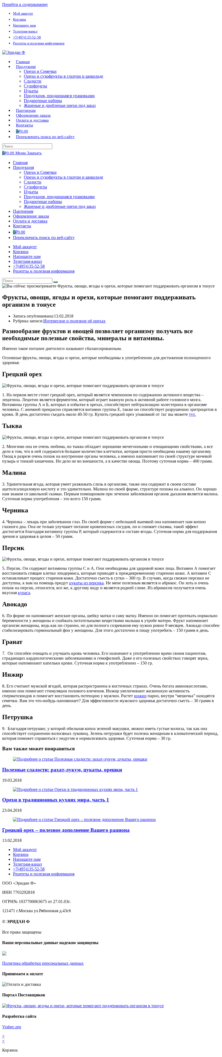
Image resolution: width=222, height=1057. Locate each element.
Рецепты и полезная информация (38, 43)
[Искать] (55, 282)
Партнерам (23, 211)
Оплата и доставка (30, 221)
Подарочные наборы (43, 201)
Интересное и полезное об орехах (74, 321)
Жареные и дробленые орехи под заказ (60, 206)
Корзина (19, 19)
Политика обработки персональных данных (43, 963)
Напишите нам (24, 25)
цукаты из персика (86, 583)
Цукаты (31, 191)
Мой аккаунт (23, 13)
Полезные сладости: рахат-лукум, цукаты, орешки (62, 770)
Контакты (22, 226)
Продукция (23, 167)
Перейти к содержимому (25, 4)
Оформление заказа (31, 216)
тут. (192, 414)
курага (24, 592)
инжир (140, 695)
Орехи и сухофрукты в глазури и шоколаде (63, 177)
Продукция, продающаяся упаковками (59, 196)
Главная (20, 162)
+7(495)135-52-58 (27, 37)
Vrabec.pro (11, 1027)
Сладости (32, 182)
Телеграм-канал (25, 31)
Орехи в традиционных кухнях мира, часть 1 (55, 800)
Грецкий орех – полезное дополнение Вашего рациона (66, 830)
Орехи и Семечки (40, 172)
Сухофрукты (35, 187)
